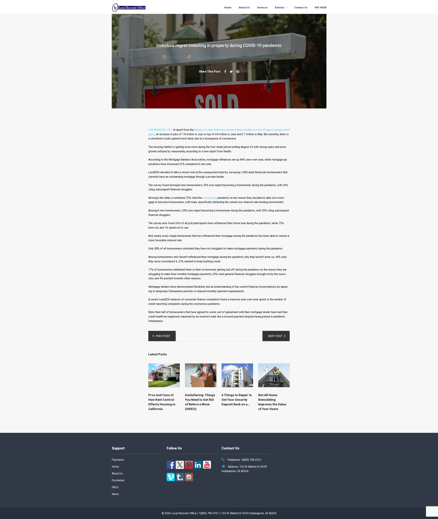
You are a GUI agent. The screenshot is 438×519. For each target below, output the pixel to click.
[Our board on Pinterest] (189, 465)
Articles (279, 7)
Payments (118, 459)
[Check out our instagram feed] (189, 477)
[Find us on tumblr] (180, 477)
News (271, 57)
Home (227, 7)
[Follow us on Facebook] (171, 465)
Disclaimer (118, 480)
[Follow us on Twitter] (180, 465)
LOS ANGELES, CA (159, 129)
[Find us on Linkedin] (198, 465)
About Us (244, 7)
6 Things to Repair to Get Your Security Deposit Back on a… (237, 399)
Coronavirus (218, 57)
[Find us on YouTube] (207, 465)
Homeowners (247, 57)
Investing (261, 57)
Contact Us (300, 7)
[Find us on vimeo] (171, 477)
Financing (232, 57)
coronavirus (210, 197)
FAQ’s (115, 487)
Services (262, 7)
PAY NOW (320, 7)
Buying (206, 57)
